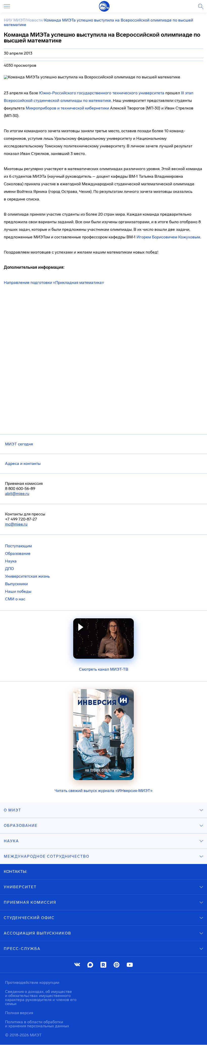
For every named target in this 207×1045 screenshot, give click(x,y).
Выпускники (16, 583)
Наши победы (18, 591)
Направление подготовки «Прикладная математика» (54, 282)
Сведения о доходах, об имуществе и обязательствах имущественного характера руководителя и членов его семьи (40, 997)
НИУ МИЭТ (14, 20)
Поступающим (18, 545)
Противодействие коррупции (32, 982)
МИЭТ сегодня (19, 444)
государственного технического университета (101, 92)
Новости (34, 20)
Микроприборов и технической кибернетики (67, 108)
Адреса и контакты (23, 463)
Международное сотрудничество (46, 856)
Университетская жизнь (27, 576)
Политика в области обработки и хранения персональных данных (37, 1023)
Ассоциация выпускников (37, 933)
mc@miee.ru (16, 524)
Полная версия (19, 1012)
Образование (18, 553)
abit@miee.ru (17, 493)
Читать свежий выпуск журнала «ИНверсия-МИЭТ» (103, 790)
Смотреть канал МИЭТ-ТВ (103, 669)
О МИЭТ (12, 810)
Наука (11, 561)
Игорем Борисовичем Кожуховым (168, 237)
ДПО (9, 568)
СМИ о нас (15, 599)
